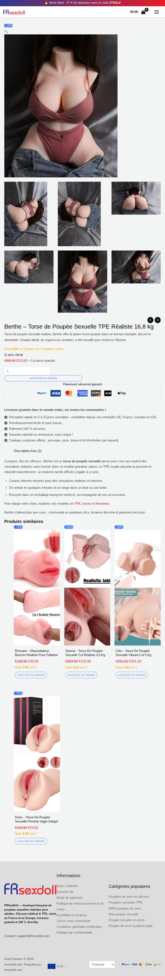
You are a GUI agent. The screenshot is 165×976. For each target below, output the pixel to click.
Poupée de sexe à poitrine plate (131, 926)
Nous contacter (67, 886)
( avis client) (13, 355)
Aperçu (37, 642)
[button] (6, 31)
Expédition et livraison (72, 915)
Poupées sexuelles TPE (125, 902)
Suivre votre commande (73, 921)
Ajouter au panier (43, 378)
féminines (102, 503)
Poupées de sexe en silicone (129, 896)
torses (86, 503)
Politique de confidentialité (74, 932)
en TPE (75, 503)
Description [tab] (22, 451)
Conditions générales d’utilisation (79, 926)
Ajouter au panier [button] (31, 675)
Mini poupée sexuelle (123, 914)
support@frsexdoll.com (33, 936)
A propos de (65, 891)
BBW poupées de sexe (125, 908)
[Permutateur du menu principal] (156, 12)
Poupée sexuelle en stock (127, 920)
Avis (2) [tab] (36, 451)
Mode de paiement (69, 897)
